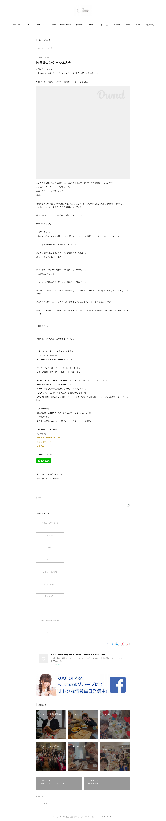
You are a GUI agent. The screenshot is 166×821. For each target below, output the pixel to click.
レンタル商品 (102, 24)
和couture (79, 24)
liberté (50, 608)
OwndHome (16, 24)
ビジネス (50, 559)
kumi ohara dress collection (50, 620)
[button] (16, 25)
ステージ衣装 (40, 24)
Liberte (53, 24)
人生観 (50, 547)
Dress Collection (65, 24)
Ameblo (127, 24)
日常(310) (39, 498)
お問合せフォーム (44, 442)
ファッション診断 (50, 572)
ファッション (50, 535)
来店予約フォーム (43, 446)
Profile (28, 24)
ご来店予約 (149, 24)
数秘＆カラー (50, 596)
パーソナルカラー (50, 584)
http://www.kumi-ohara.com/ (48, 437)
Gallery (90, 24)
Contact (137, 24)
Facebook (116, 24)
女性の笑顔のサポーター (50, 523)
